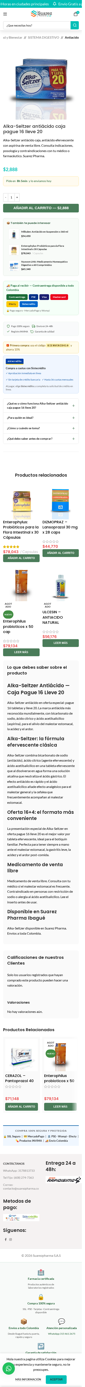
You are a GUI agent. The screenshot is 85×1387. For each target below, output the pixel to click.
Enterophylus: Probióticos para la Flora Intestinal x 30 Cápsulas (21, 529)
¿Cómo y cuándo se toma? (41, 428)
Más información (28, 1379)
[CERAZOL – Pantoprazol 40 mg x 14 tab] (21, 1055)
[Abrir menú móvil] (5, 14)
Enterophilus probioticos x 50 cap (18, 626)
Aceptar (56, 1379)
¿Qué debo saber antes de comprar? (41, 438)
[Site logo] (41, 13)
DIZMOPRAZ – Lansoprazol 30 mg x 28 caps (60, 527)
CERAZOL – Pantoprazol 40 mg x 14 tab (19, 1080)
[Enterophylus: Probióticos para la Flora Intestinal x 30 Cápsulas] (21, 501)
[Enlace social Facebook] (5, 1239)
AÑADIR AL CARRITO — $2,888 (41, 208)
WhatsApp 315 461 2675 (61, 1333)
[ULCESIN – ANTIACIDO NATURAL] (60, 583)
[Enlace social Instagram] (10, 1239)
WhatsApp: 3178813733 (19, 1170)
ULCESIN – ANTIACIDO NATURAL (52, 617)
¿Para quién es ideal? (41, 417)
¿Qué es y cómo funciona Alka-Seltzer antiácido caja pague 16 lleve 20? (41, 405)
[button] (21, 558)
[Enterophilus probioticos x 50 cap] (21, 583)
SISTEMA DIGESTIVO (43, 37)
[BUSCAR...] (75, 25)
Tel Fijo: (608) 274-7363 (18, 1177)
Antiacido (72, 37)
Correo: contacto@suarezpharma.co (21, 1186)
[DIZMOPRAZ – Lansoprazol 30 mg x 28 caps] (60, 501)
